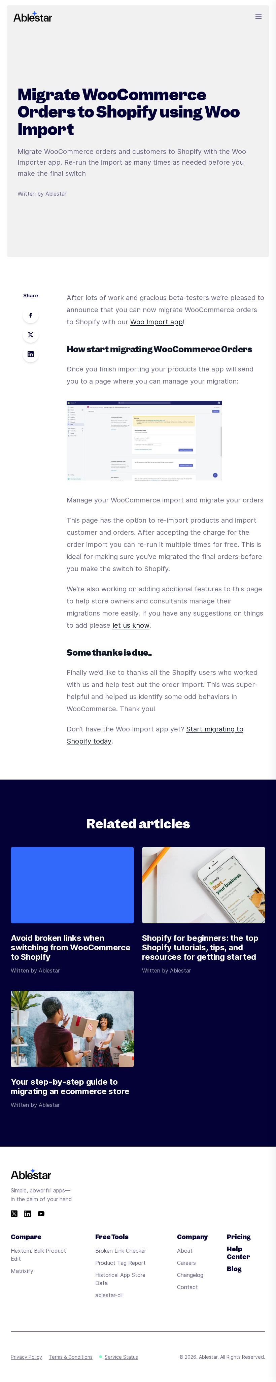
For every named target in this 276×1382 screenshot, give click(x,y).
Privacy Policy (26, 1357)
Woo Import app (156, 322)
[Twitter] (14, 1213)
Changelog (190, 1275)
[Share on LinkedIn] (31, 354)
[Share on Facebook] (31, 315)
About (185, 1250)
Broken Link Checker (120, 1250)
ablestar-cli (109, 1295)
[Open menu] (258, 16)
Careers (186, 1262)
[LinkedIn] (27, 1213)
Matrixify (22, 1271)
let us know (130, 625)
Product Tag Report (120, 1262)
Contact (187, 1287)
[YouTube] (41, 1213)
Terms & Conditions (71, 1357)
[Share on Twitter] (31, 335)
